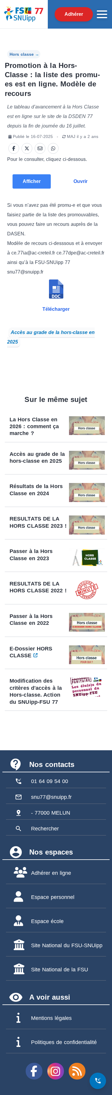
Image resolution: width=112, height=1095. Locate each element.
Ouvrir (80, 181)
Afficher (32, 181)
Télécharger (56, 309)
